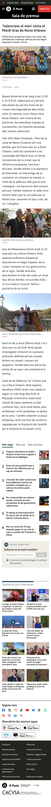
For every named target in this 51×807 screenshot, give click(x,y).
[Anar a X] (10, 710)
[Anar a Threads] (40, 710)
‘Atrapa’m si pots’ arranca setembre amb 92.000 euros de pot (37, 606)
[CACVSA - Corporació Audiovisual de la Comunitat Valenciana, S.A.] (21, 792)
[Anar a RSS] (22, 715)
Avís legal (31, 769)
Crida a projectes (34, 759)
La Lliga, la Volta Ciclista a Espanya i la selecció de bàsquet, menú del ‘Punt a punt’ (13, 607)
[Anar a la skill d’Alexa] (6, 735)
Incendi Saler (12, 2)
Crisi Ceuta (40, 2)
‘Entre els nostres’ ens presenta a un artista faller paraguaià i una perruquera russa (11, 661)
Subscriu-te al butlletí (11, 759)
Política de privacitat (11, 777)
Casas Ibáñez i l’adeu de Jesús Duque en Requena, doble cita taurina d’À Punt (13, 687)
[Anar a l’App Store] (31, 727)
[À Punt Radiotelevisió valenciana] (16, 785)
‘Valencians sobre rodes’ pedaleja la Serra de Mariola (37, 686)
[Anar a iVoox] (4, 715)
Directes (44, 9)
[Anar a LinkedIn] (16, 715)
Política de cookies (35, 777)
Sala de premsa (25, 15)
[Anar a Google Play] (11, 727)
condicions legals (28, 560)
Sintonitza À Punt (34, 749)
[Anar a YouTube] (28, 710)
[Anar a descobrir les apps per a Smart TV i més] (24, 735)
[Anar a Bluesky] (34, 710)
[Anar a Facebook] (4, 710)
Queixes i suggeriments (37, 754)
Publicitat (31, 745)
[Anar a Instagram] (16, 710)
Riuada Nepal (27, 2)
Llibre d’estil (32, 764)
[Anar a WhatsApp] (46, 710)
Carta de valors (8, 764)
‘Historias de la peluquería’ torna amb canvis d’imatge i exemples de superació (37, 661)
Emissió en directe (10, 754)
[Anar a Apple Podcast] (10, 715)
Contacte (6, 745)
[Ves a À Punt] (14, 8)
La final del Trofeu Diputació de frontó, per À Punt (13, 633)
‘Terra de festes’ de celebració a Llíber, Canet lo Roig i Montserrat (35, 634)
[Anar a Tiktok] (22, 710)
